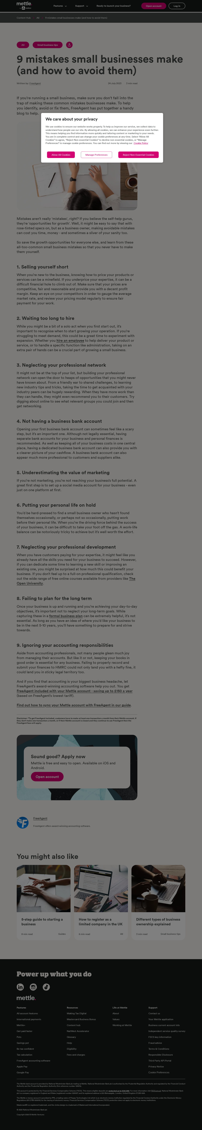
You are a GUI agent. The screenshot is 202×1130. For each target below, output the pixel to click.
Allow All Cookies (61, 154)
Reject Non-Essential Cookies (138, 154)
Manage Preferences (96, 154)
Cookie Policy (141, 143)
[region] (102, 138)
